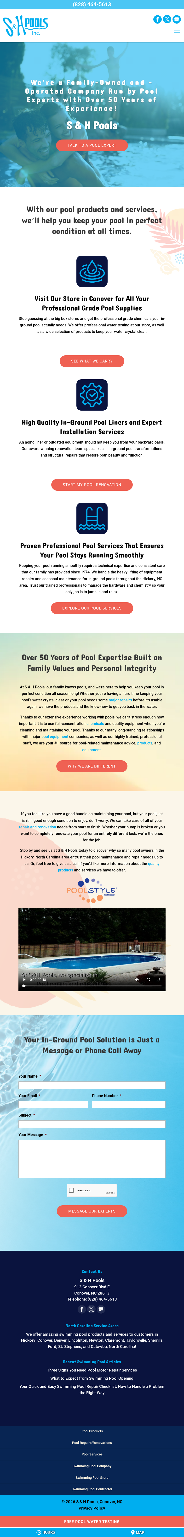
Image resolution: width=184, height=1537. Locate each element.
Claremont (114, 1340)
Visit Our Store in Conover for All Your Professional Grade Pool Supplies (92, 303)
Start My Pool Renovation (92, 485)
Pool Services (92, 1454)
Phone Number (106, 1095)
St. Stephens (69, 1346)
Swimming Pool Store (92, 1478)
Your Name (29, 1076)
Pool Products (92, 1431)
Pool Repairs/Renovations (92, 1443)
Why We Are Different (92, 766)
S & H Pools (92, 107)
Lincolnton (77, 1340)
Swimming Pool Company (92, 1466)
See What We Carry (92, 361)
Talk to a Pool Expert (92, 145)
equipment (91, 750)
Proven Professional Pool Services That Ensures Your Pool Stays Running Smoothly (92, 550)
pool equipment (54, 736)
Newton (96, 1340)
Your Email (29, 1095)
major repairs (120, 700)
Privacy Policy (92, 1508)
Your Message (32, 1134)
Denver (60, 1340)
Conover (44, 1340)
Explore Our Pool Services (92, 608)
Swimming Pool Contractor (92, 1489)
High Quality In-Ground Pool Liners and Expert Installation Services (92, 427)
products (144, 743)
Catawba (99, 1346)
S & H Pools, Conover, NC (99, 1501)
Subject (26, 1115)
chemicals (95, 723)
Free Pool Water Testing (92, 1521)
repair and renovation (37, 827)
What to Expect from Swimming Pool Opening (91, 1378)
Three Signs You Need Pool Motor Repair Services (92, 1370)
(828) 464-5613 (92, 4)
